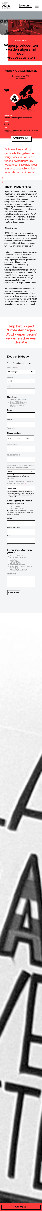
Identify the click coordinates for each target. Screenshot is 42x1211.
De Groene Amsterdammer (17, 564)
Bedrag (6, 122)
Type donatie (12, 367)
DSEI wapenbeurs (19, 130)
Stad (8, 545)
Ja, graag (15, 506)
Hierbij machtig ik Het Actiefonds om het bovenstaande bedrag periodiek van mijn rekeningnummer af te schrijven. (18, 403)
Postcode (10, 536)
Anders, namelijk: (18, 570)
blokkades (7, 130)
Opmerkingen (12, 574)
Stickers (14, 561)
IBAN (9, 386)
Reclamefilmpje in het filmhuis (21, 567)
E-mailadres (12, 444)
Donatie (10, 377)
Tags (5, 128)
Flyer (12, 559)
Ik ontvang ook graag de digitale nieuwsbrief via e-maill (20, 483)
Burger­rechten (21, 40)
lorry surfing (31, 130)
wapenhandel (9, 132)
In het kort (8, 115)
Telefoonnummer (13, 455)
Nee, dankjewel (18, 508)
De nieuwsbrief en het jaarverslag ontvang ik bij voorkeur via (20, 466)
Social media (16, 556)
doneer (25, 6)
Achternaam (11, 428)
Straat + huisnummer (13, 527)
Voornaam (10, 419)
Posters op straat (19, 557)
